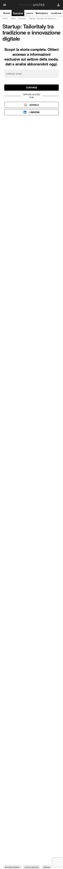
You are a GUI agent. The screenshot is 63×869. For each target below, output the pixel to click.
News (13, 18)
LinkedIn (34, 112)
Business (22, 18)
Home (5, 18)
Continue (31, 87)
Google (34, 104)
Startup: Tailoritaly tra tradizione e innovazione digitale (43, 18)
